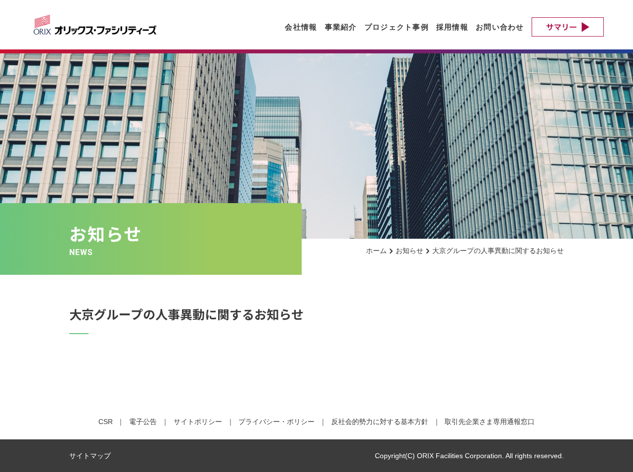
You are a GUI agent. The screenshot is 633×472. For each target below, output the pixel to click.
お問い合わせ (500, 27)
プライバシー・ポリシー (276, 422)
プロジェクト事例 (396, 27)
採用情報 (452, 27)
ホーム (376, 251)
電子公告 (143, 422)
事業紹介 (341, 27)
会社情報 (301, 27)
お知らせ (409, 251)
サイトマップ (90, 456)
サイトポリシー (198, 422)
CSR (105, 422)
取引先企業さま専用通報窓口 (490, 422)
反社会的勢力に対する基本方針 (379, 422)
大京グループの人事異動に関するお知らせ (498, 251)
